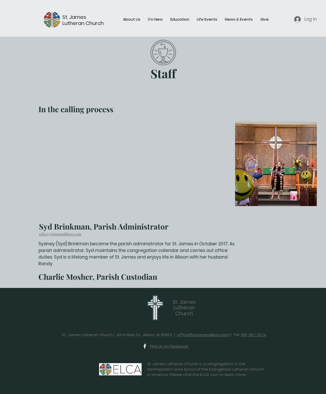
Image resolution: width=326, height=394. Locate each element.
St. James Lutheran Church (83, 20)
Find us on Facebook (169, 346)
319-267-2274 (253, 334)
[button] (131, 19)
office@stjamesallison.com (60, 234)
